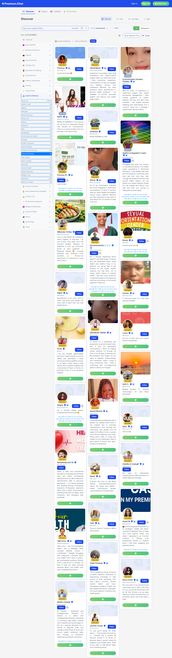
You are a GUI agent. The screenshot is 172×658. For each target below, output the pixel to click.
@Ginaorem (94, 335)
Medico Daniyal (64, 602)
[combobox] (121, 28)
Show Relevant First (131, 35)
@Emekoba (93, 134)
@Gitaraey (93, 413)
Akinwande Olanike (98, 333)
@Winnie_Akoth (95, 182)
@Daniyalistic (61, 604)
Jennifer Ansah (96, 626)
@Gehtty (125, 242)
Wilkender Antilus (64, 232)
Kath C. (126, 384)
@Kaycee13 (126, 386)
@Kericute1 (60, 177)
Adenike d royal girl (131, 464)
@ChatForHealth (128, 158)
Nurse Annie (128, 580)
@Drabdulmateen (63, 543)
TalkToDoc (62, 541)
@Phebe (125, 84)
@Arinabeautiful (62, 407)
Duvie (59, 349)
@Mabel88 (60, 295)
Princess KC (62, 175)
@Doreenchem (127, 295)
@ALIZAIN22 (127, 524)
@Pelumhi (126, 335)
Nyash (93, 476)
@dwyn (59, 351)
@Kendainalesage (63, 234)
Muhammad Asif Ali (65, 462)
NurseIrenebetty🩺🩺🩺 (100, 245)
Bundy (125, 240)
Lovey (125, 333)
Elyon (125, 426)
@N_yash (93, 479)
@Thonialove (61, 70)
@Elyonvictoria (127, 429)
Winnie (93, 180)
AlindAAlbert (95, 68)
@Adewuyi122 (127, 466)
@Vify (92, 565)
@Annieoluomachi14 (129, 582)
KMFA (60, 117)
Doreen (126, 293)
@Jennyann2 (94, 628)
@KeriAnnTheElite (63, 119)
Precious (61, 68)
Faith (92, 523)
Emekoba (94, 131)
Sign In (134, 3)
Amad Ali (126, 521)
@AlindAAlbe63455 (96, 70)
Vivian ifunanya (96, 563)
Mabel (60, 293)
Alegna (60, 405)
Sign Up (146, 3)
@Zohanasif (61, 465)
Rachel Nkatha (96, 411)
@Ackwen (93, 525)
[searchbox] (125, 28)
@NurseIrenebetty (96, 250)
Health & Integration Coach (134, 153)
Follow (93, 41)
